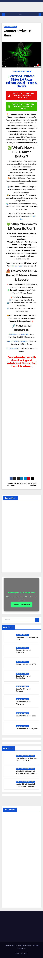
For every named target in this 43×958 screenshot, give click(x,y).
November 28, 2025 (8, 821)
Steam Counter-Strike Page (17, 341)
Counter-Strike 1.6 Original (29, 484)
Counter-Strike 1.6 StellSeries (23, 677)
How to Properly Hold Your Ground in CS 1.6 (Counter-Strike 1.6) (27, 760)
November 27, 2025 (8, 869)
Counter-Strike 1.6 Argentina (23, 651)
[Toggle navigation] (20, 14)
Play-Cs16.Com (16, 266)
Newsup (34, 945)
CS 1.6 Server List (12, 348)
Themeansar (21, 948)
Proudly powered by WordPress (14, 945)
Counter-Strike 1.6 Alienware (14, 484)
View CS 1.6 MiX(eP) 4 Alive (21, 604)
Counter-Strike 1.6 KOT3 (26, 664)
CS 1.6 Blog (24, 953)
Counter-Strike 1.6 (10, 26)
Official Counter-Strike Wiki (18, 334)
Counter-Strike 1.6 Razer (26, 716)
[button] (36, 14)
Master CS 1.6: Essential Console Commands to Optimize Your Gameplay (26, 786)
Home (17, 953)
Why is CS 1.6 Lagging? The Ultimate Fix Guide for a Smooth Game (25, 773)
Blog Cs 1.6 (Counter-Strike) (25, 755)
